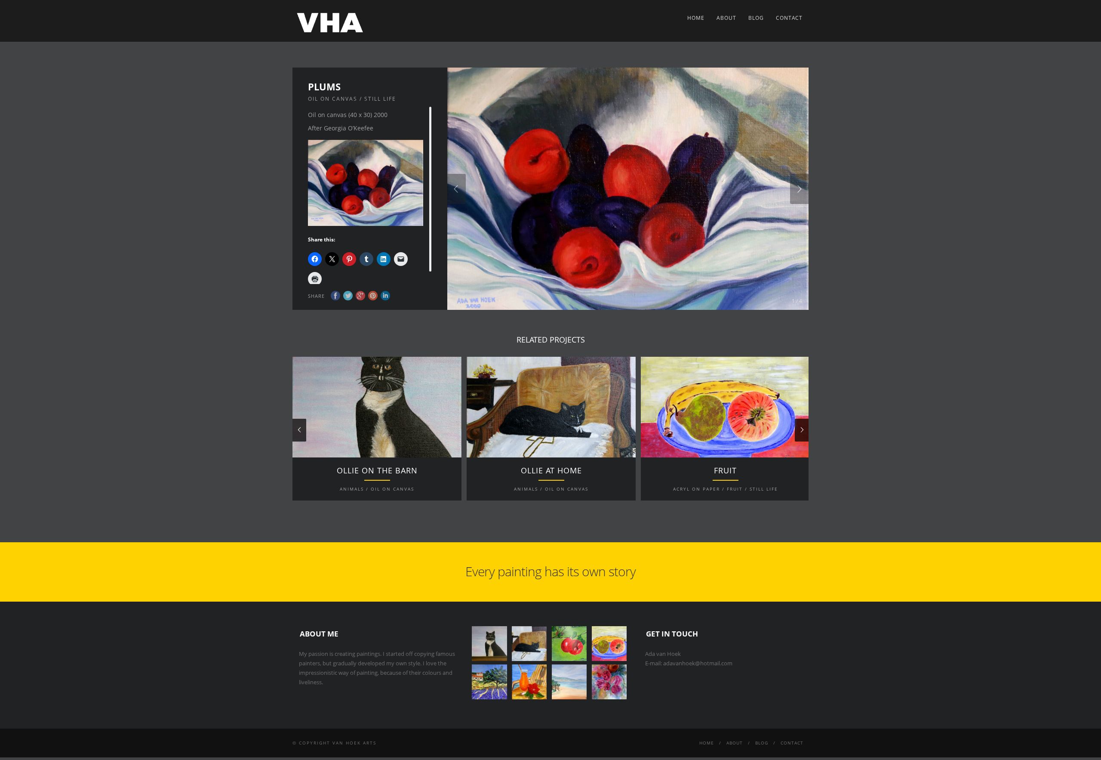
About (726, 18)
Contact (789, 18)
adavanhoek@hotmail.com (697, 663)
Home (695, 18)
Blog (756, 18)
